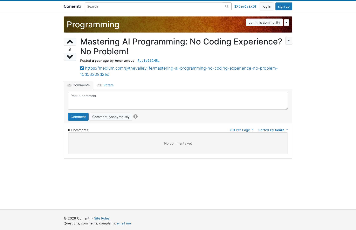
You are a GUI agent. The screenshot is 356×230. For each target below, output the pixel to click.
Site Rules (101, 218)
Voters (106, 85)
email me (124, 223)
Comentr (72, 6)
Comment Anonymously (111, 117)
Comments (79, 85)
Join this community (264, 22)
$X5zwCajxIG (245, 6)
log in (266, 6)
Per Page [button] (240, 130)
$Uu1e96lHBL (148, 60)
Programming (93, 24)
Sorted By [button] (271, 130)
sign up (284, 6)
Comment (78, 117)
